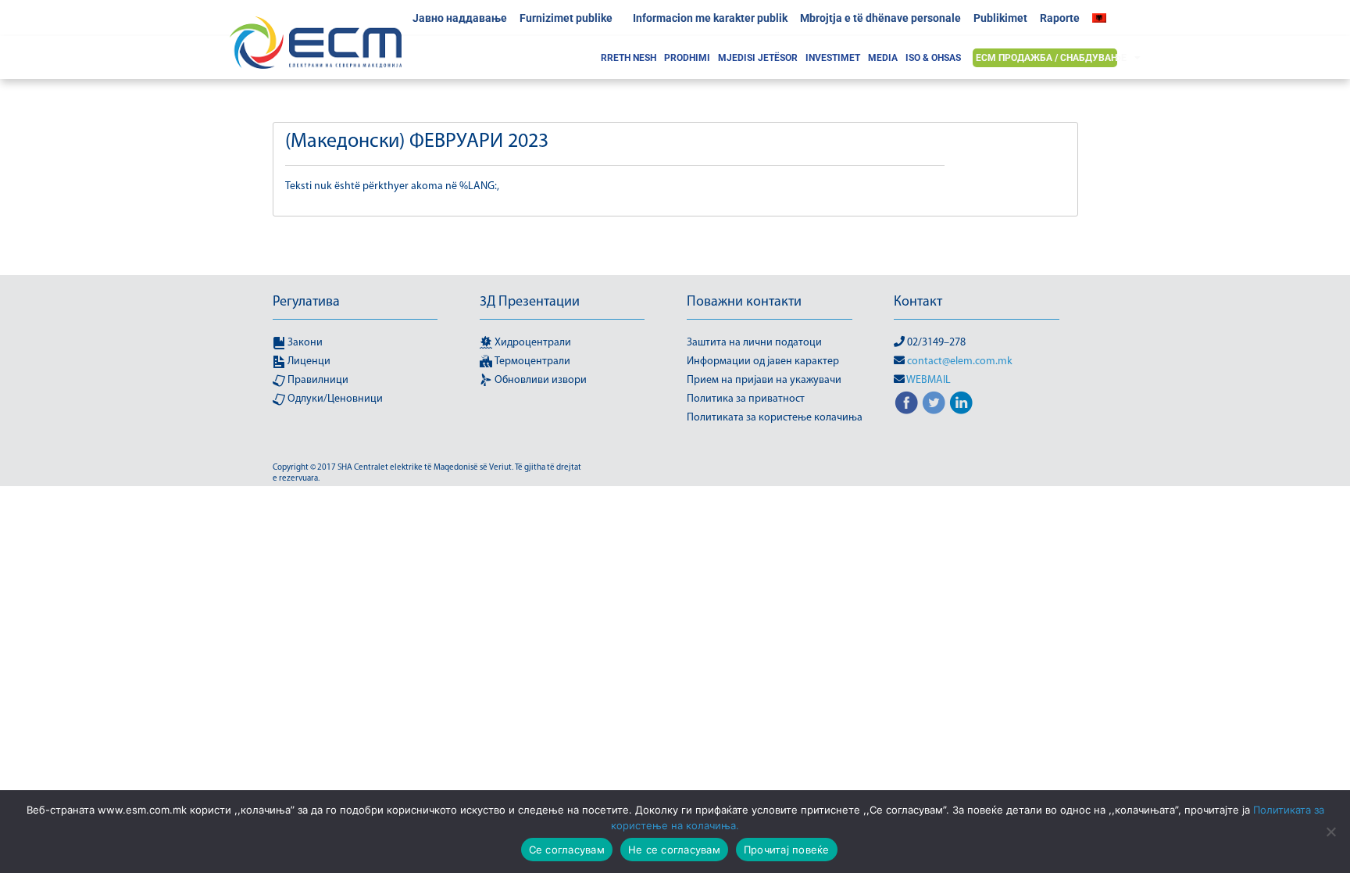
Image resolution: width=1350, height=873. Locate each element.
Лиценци (307, 361)
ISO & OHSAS (933, 57)
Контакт (918, 302)
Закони (304, 343)
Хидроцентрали (531, 343)
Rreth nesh (628, 57)
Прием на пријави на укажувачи (764, 380)
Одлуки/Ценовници (334, 399)
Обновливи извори (539, 380)
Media (883, 57)
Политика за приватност (746, 399)
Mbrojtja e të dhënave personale (880, 18)
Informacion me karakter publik (710, 18)
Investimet (832, 57)
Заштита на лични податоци (754, 343)
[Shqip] (1103, 18)
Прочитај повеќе (787, 849)
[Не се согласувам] (1330, 831)
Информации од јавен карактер (763, 361)
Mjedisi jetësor (758, 57)
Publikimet (1000, 18)
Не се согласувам (674, 849)
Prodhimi (687, 57)
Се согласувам (567, 849)
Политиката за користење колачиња (774, 418)
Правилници (316, 380)
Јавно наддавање (459, 18)
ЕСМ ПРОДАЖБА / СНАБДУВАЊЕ (1051, 57)
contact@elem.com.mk (959, 361)
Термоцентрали (531, 361)
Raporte (1060, 18)
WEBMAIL (928, 380)
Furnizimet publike (566, 18)
